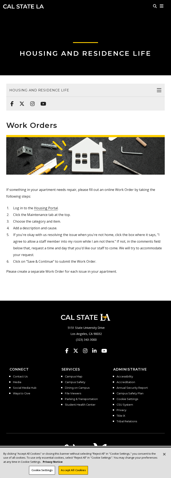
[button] (162, 6)
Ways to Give (21, 393)
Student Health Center (80, 404)
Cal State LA (23, 6)
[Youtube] (42, 101)
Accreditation (126, 382)
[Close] (164, 454)
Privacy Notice (53, 462)
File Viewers (73, 393)
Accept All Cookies (73, 470)
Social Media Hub (24, 387)
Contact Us (20, 376)
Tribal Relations (127, 421)
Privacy (121, 410)
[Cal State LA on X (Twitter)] (77, 350)
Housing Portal (46, 208)
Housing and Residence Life (85, 53)
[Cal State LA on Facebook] (68, 350)
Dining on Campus (77, 387)
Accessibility (125, 376)
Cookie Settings (127, 399)
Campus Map (73, 376)
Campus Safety (75, 382)
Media (17, 382)
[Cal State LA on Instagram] (87, 350)
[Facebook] (11, 101)
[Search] (155, 6)
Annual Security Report (132, 387)
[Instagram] (31, 101)
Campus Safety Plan (130, 393)
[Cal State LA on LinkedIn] (96, 350)
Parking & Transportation (81, 399)
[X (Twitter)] (20, 101)
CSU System (125, 404)
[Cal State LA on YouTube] (104, 350)
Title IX (121, 415)
